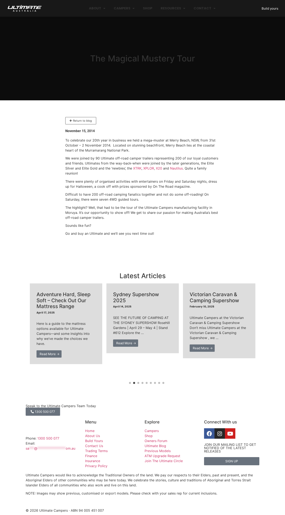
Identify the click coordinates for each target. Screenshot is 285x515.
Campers (122, 8)
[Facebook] (209, 433)
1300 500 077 (48, 438)
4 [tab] (142, 383)
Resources (171, 8)
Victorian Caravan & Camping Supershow (214, 297)
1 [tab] (130, 383)
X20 (159, 168)
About (95, 8)
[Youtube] (230, 433)
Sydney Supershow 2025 (136, 297)
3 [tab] (138, 383)
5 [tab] (147, 383)
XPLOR (148, 168)
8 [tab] (159, 383)
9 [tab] (163, 383)
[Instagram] (219, 433)
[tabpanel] (66, 323)
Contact (202, 8)
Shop (147, 8)
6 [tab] (151, 383)
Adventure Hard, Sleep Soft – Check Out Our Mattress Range (64, 300)
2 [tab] (134, 383)
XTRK (137, 168)
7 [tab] (155, 383)
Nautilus (176, 168)
